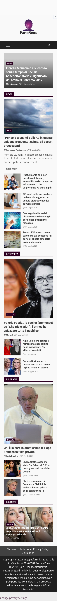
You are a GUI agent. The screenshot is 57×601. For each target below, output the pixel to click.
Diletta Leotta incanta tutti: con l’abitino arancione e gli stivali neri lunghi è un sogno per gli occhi (27, 531)
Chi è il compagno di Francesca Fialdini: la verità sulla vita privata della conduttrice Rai (12, 487)
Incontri (10, 524)
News (9, 130)
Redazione (13, 84)
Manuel (9, 335)
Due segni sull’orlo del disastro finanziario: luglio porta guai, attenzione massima (12, 220)
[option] (28, 70)
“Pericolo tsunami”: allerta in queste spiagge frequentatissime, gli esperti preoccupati (28, 116)
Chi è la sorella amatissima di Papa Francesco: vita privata (28, 414)
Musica (9, 63)
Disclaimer (28, 552)
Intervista (11, 315)
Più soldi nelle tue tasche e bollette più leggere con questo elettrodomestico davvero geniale (12, 201)
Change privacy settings (13, 598)
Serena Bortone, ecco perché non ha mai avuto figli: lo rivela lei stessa (12, 366)
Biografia (10, 440)
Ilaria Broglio (12, 456)
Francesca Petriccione (16, 150)
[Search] (49, 45)
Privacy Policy (41, 549)
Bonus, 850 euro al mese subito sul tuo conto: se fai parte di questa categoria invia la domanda (12, 239)
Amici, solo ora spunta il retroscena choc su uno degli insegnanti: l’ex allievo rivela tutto (12, 347)
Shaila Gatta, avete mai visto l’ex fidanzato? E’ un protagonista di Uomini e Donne (12, 468)
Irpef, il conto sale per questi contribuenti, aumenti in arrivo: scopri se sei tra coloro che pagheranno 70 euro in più (12, 182)
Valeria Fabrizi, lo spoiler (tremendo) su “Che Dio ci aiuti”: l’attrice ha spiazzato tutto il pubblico (28, 288)
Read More (11, 168)
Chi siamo (12, 549)
